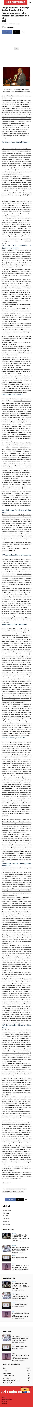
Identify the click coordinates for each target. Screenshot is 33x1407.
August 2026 (7, 1210)
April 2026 (6, 1221)
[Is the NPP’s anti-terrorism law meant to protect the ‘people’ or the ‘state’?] (6, 1248)
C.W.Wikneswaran (11, 1189)
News (3, 21)
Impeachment (21, 1189)
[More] (23, 32)
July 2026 (6, 1213)
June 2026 (6, 1216)
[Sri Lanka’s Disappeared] (6, 1258)
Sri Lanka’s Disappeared (19, 1257)
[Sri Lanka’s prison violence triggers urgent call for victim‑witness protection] (6, 1266)
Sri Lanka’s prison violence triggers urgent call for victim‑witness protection (20, 1267)
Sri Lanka (21, 1191)
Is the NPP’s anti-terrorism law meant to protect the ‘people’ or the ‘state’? (20, 1249)
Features (14, 1233)
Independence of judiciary (9, 1191)
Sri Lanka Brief (11, 27)
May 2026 (6, 1218)
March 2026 (6, 1224)
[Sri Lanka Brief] (3, 27)
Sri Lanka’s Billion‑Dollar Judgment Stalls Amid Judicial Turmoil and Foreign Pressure (21, 1237)
